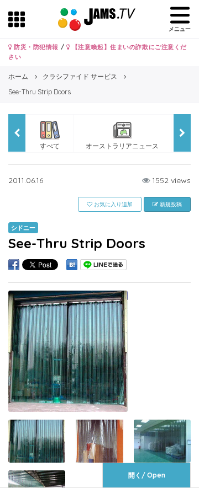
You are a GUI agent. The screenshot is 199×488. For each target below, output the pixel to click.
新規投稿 (170, 204)
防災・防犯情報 (35, 47)
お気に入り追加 (112, 204)
